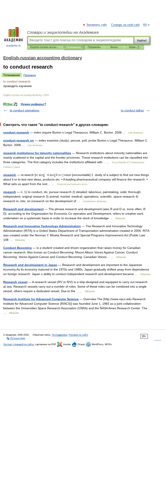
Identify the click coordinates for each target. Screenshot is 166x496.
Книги (114, 47)
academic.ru (13, 45)
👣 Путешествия (15, 338)
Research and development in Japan (30, 265)
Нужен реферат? (33, 104)
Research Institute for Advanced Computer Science (41, 299)
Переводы (94, 47)
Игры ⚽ (134, 47)
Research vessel (15, 282)
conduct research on (18, 140)
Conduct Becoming (17, 248)
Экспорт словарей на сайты (18, 344)
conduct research (16, 132)
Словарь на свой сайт (125, 24)
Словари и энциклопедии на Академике (63, 32)
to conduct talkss (132, 110)
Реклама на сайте (78, 334)
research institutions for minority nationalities (37, 153)
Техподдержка (59, 334)
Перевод (29, 75)
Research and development (23, 209)
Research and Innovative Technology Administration (42, 226)
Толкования (73, 47)
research (9, 175)
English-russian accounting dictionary (44, 47)
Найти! (142, 40)
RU (145, 24)
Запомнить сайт (97, 24)
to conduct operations (24, 110)
